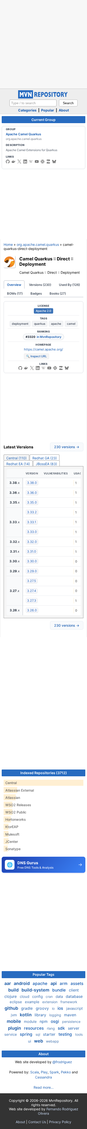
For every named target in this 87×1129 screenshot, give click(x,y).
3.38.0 (32, 483)
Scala (34, 1072)
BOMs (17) (15, 293)
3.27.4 (31, 591)
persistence (71, 1021)
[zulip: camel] (48, 161)
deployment (20, 323)
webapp (52, 1041)
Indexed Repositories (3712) (43, 773)
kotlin (26, 1014)
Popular (47, 110)
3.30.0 (32, 561)
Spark (54, 1072)
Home (8, 244)
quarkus (39, 323)
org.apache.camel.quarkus (38, 244)
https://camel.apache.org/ (43, 349)
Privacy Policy (60, 1122)
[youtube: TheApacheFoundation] (37, 161)
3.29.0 (32, 571)
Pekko (66, 1072)
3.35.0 (32, 502)
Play (44, 1072)
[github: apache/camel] (8, 161)
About (64, 110)
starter (50, 1034)
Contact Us (37, 1122)
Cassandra (43, 1077)
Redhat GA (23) (44, 458)
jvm (14, 1015)
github (12, 1008)
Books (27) (58, 293)
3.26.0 (32, 610)
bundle (59, 990)
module (31, 1021)
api (54, 983)
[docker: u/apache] (13, 161)
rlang (51, 1028)
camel (71, 323)
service (11, 1034)
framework (68, 1002)
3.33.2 (32, 512)
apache (56, 323)
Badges (36, 293)
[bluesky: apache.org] (54, 161)
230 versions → (66, 447)
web (39, 1040)
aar (8, 983)
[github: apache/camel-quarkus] (20, 368)
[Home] (43, 97)
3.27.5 (31, 581)
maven (70, 1014)
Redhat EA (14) (18, 464)
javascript (74, 1008)
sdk (62, 1028)
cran (50, 996)
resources (34, 1028)
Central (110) (16, 458)
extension (50, 1002)
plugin (15, 1028)
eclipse (16, 1002)
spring (27, 1034)
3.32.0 (32, 542)
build (14, 989)
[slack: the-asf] (42, 161)
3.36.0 (32, 493)
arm (64, 983)
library (41, 1014)
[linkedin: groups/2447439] (25, 161)
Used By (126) (69, 285)
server (73, 1028)
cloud (25, 996)
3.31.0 (31, 551)
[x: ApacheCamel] (19, 161)
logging (55, 1015)
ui (30, 1041)
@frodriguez (62, 1062)
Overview (14, 285)
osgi (55, 1021)
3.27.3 (31, 600)
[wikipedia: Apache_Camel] (31, 161)
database (74, 996)
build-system (36, 989)
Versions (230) (40, 285)
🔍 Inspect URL (36, 356)
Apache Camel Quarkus (23, 134)
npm (44, 1021)
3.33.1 (31, 522)
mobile (14, 1021)
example (32, 1002)
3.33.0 (32, 532)
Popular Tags (43, 974)
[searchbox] (33, 103)
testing (65, 1034)
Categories (27, 110)
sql (38, 1034)
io (54, 1008)
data (60, 996)
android (22, 983)
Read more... (44, 1087)
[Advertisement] (43, 43)
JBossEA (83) (46, 464)
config (38, 996)
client (74, 990)
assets (77, 983)
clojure (11, 996)
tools (79, 1034)
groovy (43, 1008)
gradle (27, 1008)
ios (61, 1008)
